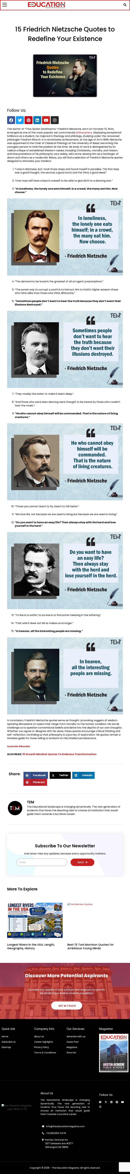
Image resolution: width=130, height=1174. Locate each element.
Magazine (72, 1047)
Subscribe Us (9, 1041)
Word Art (71, 1052)
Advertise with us (76, 1036)
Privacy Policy (41, 1047)
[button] (124, 4)
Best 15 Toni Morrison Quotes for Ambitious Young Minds (90, 946)
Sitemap (6, 1047)
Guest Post (73, 1041)
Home (5, 1036)
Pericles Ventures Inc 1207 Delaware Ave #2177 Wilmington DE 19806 (57, 1143)
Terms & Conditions (45, 1052)
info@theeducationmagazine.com (64, 1126)
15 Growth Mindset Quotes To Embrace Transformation (60, 754)
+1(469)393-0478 (56, 1133)
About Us (39, 1036)
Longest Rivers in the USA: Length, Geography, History (31, 946)
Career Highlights (43, 1041)
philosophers (84, 132)
